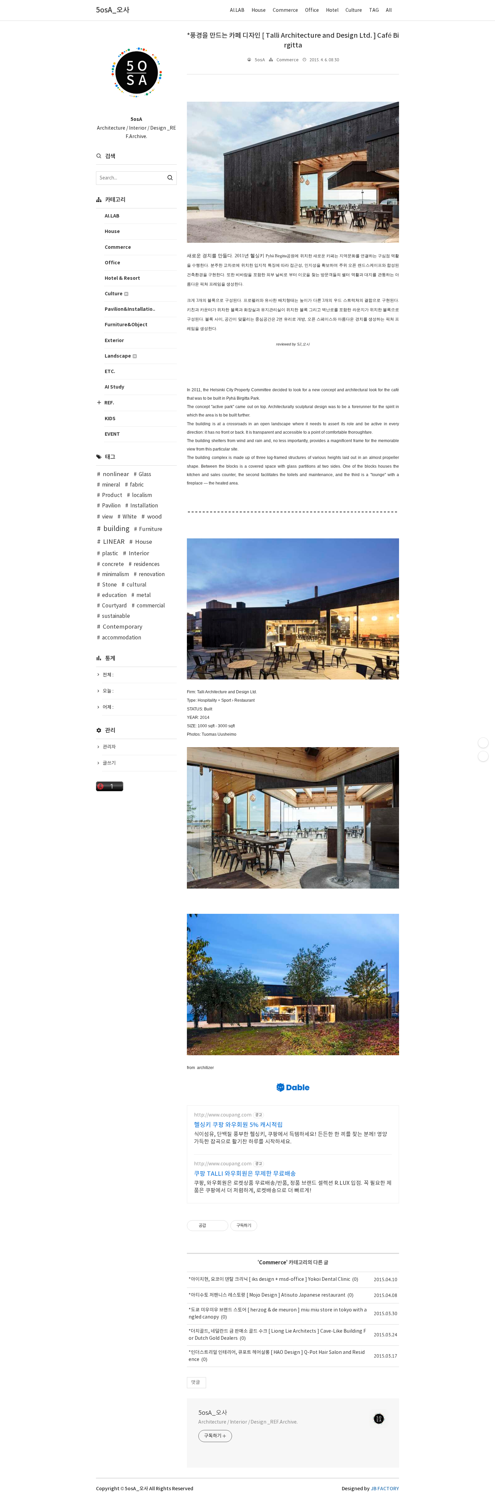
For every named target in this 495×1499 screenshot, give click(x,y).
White (130, 517)
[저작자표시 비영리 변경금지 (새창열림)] (266, 1225)
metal (143, 595)
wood (154, 516)
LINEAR (114, 541)
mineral (111, 485)
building (116, 529)
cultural (136, 585)
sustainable (116, 616)
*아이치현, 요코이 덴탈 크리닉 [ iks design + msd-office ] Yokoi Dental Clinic (269, 1279)
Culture (353, 10)
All (389, 10)
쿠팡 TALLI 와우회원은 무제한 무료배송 (245, 1173)
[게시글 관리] (221, 1226)
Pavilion (111, 506)
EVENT (112, 434)
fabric (137, 485)
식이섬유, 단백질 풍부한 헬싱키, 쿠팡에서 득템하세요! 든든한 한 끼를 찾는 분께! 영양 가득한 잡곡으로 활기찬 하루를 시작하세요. (290, 1138)
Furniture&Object (126, 325)
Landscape (118, 356)
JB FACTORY (385, 1489)
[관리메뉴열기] (483, 743)
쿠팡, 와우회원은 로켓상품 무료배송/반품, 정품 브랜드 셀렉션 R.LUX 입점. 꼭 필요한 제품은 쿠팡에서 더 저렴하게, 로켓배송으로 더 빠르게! (293, 1187)
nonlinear (116, 474)
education (114, 595)
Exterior (114, 340)
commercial (151, 606)
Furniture (150, 529)
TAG (374, 10)
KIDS (110, 419)
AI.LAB (237, 10)
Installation (144, 506)
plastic (110, 554)
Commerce (285, 10)
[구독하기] (483, 756)
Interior (139, 553)
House (259, 10)
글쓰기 (109, 763)
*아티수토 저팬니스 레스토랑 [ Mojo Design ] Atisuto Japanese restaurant (267, 1295)
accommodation (121, 638)
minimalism (115, 574)
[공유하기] (212, 1226)
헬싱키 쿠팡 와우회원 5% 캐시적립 (238, 1125)
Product (112, 495)
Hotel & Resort (122, 278)
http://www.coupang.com (223, 1115)
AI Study (114, 387)
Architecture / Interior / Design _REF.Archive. (247, 1422)
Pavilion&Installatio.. (130, 309)
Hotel (332, 10)
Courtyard (114, 606)
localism (142, 495)
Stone (109, 585)
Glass (145, 474)
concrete (113, 564)
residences (147, 564)
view (107, 517)
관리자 (109, 747)
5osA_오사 (212, 1413)
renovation (152, 574)
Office (312, 10)
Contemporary (122, 627)
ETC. (110, 371)
